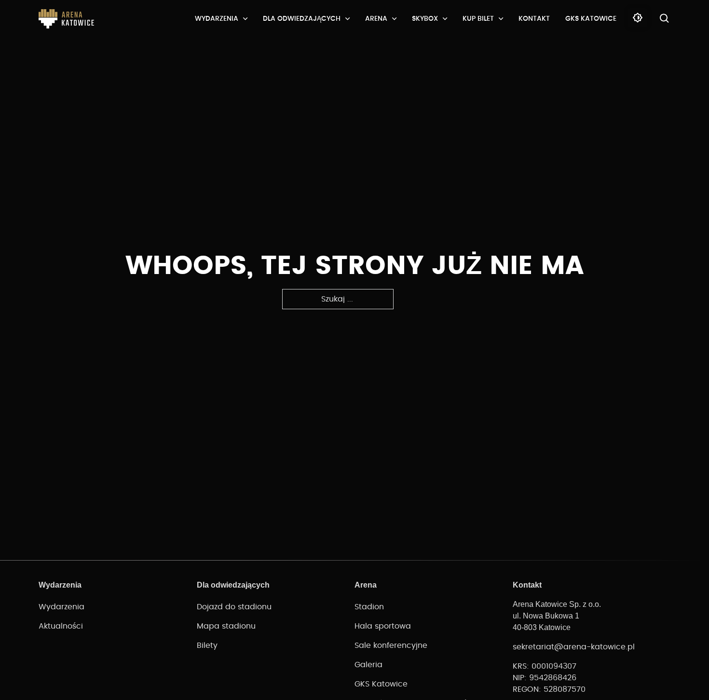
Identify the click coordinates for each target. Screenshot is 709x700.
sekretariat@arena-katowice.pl (574, 647)
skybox (425, 18)
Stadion (369, 607)
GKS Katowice (590, 18)
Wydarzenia (216, 18)
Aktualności (61, 626)
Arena (376, 18)
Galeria (368, 665)
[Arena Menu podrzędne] (394, 18)
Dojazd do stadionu (234, 607)
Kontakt (534, 18)
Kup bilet (478, 18)
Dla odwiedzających (302, 18)
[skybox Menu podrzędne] (445, 18)
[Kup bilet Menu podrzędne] (501, 18)
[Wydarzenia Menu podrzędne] (245, 18)
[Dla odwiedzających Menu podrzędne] (347, 18)
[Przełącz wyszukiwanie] (664, 18)
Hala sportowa (382, 626)
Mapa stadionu (226, 626)
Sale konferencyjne (390, 645)
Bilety (207, 645)
